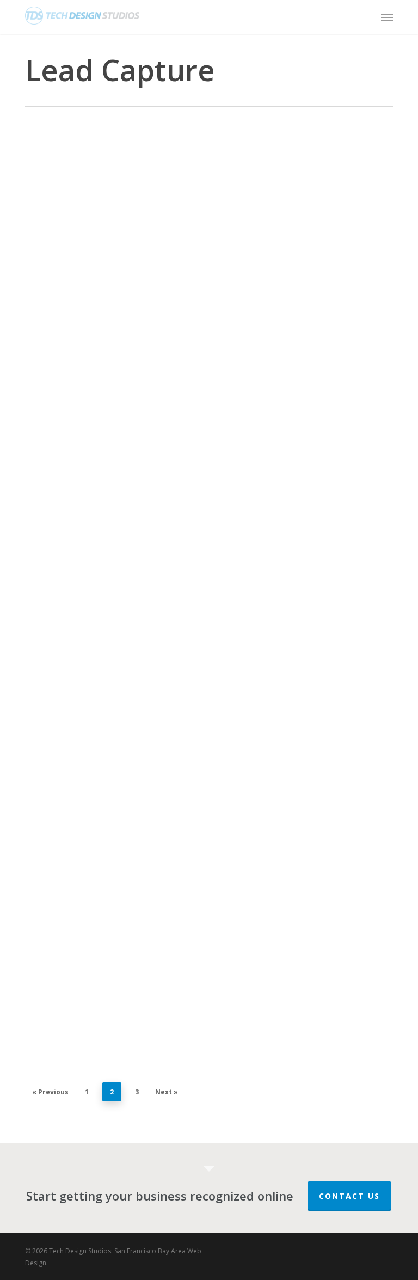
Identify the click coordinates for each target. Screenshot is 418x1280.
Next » (166, 1092)
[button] (387, 16)
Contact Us (349, 1196)
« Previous (50, 1092)
